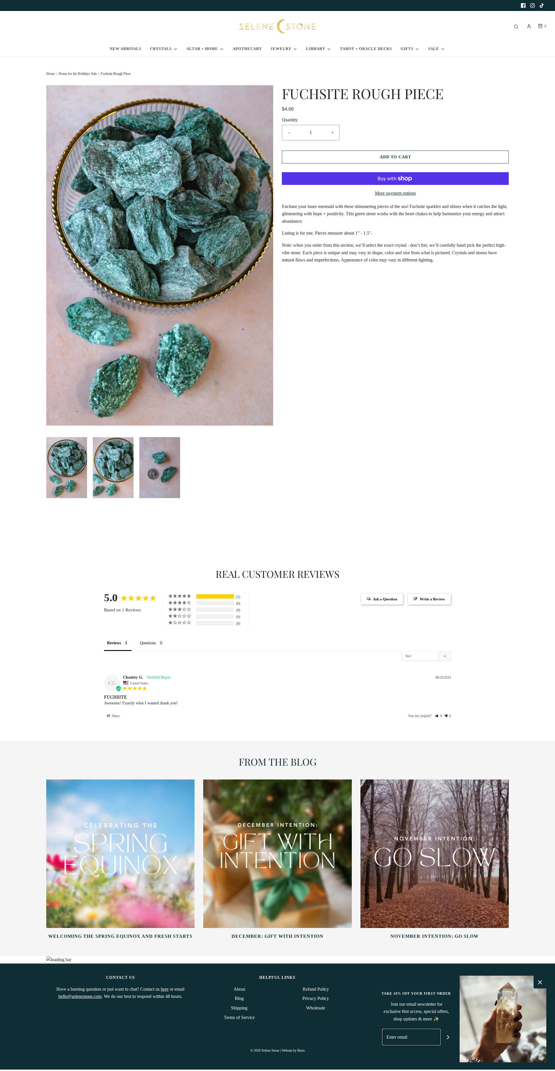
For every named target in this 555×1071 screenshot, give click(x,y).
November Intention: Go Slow (435, 936)
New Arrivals (125, 49)
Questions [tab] (148, 643)
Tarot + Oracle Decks (366, 49)
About (239, 989)
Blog (239, 998)
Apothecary (247, 49)
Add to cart (395, 157)
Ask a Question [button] (385, 599)
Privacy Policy (315, 998)
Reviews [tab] (114, 643)
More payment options (395, 193)
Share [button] (115, 716)
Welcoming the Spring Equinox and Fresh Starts (120, 936)
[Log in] (529, 26)
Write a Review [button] (432, 599)
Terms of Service (239, 1017)
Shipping (239, 1007)
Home (50, 74)
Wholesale (315, 1007)
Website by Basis (293, 1050)
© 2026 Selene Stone (264, 1050)
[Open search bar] (516, 26)
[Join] (448, 1037)
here (165, 989)
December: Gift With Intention (277, 936)
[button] (66, 467)
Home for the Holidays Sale (78, 74)
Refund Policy (316, 989)
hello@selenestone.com (79, 996)
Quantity (290, 119)
